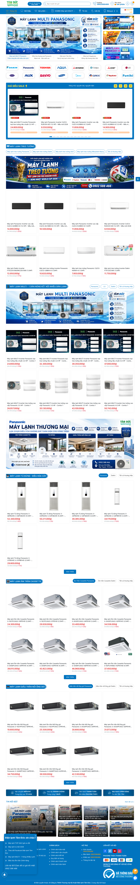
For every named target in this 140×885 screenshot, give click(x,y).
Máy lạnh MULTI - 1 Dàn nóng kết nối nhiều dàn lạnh (38, 286)
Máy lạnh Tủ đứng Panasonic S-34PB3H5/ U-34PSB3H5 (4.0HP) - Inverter (84, 515)
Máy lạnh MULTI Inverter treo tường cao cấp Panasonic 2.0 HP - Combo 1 (21, 404)
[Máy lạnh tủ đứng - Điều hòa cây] (70, 444)
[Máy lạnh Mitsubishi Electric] (111, 68)
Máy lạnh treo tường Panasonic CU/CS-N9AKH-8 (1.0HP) (86, 269)
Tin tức (84, 11)
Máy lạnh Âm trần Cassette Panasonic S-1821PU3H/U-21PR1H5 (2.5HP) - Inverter (53, 620)
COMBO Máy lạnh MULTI (63, 11)
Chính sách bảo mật (58, 849)
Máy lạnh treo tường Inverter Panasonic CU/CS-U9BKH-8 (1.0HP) (53, 269)
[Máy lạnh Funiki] (128, 75)
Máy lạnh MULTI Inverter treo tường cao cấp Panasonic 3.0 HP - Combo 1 (53, 404)
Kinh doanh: (88, 850)
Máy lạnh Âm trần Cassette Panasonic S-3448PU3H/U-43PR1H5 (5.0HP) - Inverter (53, 665)
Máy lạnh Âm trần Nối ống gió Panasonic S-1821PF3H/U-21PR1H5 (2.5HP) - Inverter (52, 725)
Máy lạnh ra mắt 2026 (16, 847)
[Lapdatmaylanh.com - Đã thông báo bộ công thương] (118, 873)
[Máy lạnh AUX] (29, 75)
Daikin (113, 286)
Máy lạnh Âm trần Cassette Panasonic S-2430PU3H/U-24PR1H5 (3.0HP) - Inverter (85, 620)
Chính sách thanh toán (59, 861)
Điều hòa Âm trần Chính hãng (18, 860)
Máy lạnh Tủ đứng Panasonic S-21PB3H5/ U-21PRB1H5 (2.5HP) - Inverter (19, 559)
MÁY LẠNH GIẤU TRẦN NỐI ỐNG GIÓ (27, 687)
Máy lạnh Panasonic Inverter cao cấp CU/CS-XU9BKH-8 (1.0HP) (85, 123)
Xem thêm (70, 572)
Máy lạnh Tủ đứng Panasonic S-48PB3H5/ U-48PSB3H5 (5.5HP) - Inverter (19, 515)
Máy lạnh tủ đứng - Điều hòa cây (28, 476)
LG (104, 286)
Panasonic (94, 286)
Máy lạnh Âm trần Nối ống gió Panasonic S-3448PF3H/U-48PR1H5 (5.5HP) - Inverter (85, 770)
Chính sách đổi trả (57, 855)
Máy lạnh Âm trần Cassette (25, 581)
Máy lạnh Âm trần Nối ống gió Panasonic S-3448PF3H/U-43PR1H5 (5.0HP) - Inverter (53, 770)
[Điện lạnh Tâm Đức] (16, 4)
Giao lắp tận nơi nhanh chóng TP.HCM (82, 86)
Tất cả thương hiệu (114, 152)
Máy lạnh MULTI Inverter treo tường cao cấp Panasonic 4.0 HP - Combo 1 (118, 404)
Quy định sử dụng (57, 858)
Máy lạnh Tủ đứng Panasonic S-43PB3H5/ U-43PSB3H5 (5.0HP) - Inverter (52, 515)
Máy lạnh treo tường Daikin (42, 152)
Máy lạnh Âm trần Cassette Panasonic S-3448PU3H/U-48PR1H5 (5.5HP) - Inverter (85, 665)
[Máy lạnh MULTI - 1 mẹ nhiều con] (70, 307)
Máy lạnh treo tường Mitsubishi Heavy (90, 152)
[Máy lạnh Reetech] (12, 75)
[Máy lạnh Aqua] (62, 68)
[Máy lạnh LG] (128, 68)
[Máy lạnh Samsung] (62, 75)
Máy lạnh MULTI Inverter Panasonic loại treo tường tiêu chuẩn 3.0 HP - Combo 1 (53, 360)
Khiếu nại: (91, 857)
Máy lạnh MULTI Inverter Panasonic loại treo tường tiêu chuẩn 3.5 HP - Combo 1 (86, 360)
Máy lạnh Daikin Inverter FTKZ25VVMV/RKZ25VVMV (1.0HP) (19, 269)
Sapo (104, 883)
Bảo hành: (92, 854)
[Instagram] (120, 851)
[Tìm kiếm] (45, 4)
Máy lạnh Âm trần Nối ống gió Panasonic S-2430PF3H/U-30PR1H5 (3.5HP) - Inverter (117, 725)
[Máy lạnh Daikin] (12, 68)
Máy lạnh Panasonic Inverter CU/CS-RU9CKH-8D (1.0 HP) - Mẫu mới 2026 (54, 123)
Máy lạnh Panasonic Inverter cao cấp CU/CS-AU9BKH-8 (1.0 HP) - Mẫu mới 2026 (116, 123)
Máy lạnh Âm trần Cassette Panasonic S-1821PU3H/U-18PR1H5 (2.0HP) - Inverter (20, 620)
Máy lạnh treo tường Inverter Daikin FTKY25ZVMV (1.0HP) (117, 269)
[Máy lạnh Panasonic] (29, 68)
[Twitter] (110, 851)
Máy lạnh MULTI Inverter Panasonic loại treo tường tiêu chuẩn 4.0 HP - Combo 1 (118, 360)
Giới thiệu (27, 11)
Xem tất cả (129, 802)
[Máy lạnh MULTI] (54, 35)
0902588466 (103, 4)
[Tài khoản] (127, 3)
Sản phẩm (42, 11)
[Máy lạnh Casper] (95, 68)
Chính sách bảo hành (58, 864)
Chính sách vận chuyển (59, 852)
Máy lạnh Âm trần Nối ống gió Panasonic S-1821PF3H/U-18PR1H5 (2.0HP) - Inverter (20, 725)
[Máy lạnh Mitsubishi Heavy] (78, 68)
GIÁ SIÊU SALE (16, 86)
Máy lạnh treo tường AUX (65, 152)
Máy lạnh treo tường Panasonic (18, 152)
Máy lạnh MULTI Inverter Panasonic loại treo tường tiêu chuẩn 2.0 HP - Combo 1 (23, 123)
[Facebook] (105, 851)
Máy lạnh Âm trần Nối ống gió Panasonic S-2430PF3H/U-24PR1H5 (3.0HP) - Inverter (85, 725)
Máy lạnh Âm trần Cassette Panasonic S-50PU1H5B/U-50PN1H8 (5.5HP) (117, 665)
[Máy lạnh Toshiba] (45, 68)
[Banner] (118, 22)
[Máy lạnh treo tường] (70, 172)
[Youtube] (115, 851)
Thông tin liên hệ (89, 860)
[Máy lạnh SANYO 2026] (45, 75)
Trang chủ (13, 11)
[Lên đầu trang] (135, 865)
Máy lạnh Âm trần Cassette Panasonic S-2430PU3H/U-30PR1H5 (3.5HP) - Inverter (117, 620)
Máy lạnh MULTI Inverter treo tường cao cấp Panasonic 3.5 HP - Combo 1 (86, 404)
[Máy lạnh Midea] (78, 75)
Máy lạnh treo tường (22, 146)
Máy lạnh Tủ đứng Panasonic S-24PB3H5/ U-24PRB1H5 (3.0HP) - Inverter (116, 515)
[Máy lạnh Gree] (95, 75)
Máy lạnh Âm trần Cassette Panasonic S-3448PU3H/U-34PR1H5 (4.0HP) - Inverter (20, 665)
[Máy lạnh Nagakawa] (111, 75)
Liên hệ (97, 11)
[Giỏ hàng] (132, 3)
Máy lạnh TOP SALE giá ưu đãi (19, 843)
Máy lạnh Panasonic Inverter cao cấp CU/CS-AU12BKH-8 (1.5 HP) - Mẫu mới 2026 (53, 225)
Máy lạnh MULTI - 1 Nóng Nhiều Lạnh (21, 857)
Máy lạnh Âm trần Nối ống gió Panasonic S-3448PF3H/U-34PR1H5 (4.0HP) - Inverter (20, 770)
